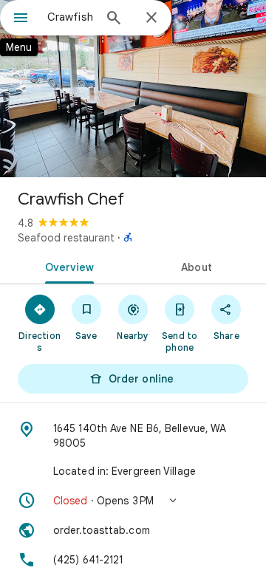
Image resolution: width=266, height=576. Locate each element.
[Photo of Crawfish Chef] (133, 88)
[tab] (67, 266)
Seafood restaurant (66, 237)
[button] (133, 500)
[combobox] (70, 17)
